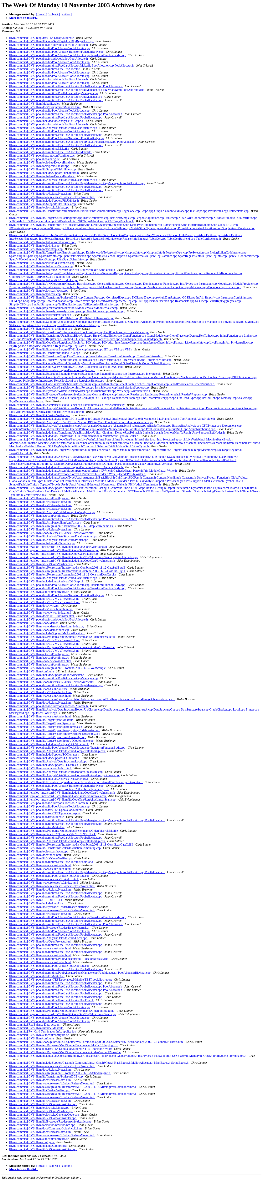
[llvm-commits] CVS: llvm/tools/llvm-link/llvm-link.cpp (43, 280)
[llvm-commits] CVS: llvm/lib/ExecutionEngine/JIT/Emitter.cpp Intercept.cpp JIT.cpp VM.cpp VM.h (71, 349)
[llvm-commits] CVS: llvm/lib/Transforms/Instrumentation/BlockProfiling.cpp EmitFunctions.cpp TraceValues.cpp (79, 332)
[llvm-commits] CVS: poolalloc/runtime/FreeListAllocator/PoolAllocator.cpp (56, 100)
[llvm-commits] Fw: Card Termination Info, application (43, 1031)
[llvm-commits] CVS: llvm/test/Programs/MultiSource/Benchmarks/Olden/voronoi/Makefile (65, 1052)
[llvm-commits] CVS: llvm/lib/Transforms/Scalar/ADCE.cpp (46, 1076)
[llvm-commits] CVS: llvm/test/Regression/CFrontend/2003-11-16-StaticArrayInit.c (60, 1073)
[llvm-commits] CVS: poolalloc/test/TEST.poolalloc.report (45, 813)
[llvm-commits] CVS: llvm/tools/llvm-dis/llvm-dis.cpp (42, 262)
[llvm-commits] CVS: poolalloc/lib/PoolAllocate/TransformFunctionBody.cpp (56, 51)
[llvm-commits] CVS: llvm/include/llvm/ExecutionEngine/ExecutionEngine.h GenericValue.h (66, 467)
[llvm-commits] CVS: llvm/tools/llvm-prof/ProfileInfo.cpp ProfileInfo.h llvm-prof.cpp (61, 318)
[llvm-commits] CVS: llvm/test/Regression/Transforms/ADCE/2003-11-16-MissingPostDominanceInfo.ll (73, 1086)
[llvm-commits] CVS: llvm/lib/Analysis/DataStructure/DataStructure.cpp (53, 127)
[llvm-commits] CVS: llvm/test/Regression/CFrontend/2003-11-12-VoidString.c (57, 668)
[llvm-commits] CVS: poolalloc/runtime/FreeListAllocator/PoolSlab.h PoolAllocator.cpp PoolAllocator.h (73, 141)
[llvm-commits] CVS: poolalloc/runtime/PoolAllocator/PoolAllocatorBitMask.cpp (59, 958)
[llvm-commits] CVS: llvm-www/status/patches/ (38, 688)
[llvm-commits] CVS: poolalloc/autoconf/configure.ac (42, 155)
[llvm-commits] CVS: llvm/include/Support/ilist (38, 1145)
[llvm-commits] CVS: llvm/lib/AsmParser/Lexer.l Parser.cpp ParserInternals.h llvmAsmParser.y (67, 404)
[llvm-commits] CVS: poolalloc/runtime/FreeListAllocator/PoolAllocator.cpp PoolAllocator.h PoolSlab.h (73, 519)
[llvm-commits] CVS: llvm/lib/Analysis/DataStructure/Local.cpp (48, 761)
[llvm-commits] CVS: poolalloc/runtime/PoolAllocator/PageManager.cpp (53, 93)
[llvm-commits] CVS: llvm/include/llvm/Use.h (37, 903)
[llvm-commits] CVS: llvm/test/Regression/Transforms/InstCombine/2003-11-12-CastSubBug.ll (67, 567)
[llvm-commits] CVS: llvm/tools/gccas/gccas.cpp (39, 290)
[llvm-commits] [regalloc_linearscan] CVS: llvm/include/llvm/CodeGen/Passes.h (58, 546)
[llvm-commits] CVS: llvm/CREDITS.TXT (36, 900)
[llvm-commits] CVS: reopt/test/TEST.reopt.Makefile (42, 37)
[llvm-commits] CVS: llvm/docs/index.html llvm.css (41, 609)
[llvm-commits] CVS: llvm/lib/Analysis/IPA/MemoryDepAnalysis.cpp (52, 512)
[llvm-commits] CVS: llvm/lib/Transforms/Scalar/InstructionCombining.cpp (55, 848)
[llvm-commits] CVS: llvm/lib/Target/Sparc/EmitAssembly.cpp (47, 737)
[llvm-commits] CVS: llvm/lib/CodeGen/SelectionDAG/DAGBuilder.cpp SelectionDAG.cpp (66, 366)
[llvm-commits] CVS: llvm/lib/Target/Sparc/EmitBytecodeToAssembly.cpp (55, 733)
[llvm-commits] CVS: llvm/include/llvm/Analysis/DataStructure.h (49, 744)
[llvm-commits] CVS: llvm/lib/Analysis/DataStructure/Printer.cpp (49, 539)
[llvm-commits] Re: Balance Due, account (35, 1024)
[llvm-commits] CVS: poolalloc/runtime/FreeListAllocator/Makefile (50, 152)
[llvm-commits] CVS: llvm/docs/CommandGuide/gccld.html (46, 1128)
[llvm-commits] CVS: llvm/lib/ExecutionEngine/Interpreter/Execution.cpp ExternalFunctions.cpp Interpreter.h (76, 782)
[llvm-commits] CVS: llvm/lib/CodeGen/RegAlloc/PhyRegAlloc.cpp (51, 41)
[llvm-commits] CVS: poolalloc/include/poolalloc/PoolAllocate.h (49, 44)
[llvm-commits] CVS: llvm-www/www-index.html (40, 612)
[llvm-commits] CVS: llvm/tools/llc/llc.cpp (35, 294)
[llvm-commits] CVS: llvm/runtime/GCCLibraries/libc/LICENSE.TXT (52, 834)
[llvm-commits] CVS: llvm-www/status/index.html (40, 695)
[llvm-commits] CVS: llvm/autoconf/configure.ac (39, 498)
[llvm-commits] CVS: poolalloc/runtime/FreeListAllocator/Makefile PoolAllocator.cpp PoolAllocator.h (71, 65)
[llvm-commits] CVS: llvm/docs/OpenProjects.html (40, 941)
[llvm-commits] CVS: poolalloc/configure (34, 159)
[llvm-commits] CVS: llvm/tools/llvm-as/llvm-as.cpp (41, 266)
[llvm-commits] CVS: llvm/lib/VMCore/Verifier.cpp (41, 564)
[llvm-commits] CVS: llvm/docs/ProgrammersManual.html (45, 107)
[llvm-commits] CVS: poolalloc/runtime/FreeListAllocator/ (45, 69)
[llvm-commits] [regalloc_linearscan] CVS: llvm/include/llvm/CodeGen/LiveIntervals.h (62, 560)
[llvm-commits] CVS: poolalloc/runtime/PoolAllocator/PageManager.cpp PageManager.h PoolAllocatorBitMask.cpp (80, 972)
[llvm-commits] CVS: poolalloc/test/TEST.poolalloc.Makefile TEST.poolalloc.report (60, 979)
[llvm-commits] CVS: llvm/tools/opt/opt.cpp (36, 249)
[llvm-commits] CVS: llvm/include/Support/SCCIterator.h (44, 754)
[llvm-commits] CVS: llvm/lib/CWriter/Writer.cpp (39, 415)
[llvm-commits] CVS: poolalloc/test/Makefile (36, 816)
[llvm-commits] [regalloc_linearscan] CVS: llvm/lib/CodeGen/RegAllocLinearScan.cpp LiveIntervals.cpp (73, 557)
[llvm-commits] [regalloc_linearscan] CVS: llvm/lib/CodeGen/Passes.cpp (54, 550)
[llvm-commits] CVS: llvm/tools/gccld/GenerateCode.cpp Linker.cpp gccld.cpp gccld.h (62, 269)
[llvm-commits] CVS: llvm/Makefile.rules (34, 103)
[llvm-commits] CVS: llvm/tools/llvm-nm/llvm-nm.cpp (42, 242)
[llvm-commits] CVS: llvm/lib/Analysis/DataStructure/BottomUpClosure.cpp (56, 771)
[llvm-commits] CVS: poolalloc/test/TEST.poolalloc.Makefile (47, 810)
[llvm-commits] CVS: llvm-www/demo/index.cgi (39, 629)
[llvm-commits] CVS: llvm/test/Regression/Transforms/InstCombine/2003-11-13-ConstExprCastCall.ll (71, 844)
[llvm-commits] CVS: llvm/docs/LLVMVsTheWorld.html (44, 598)
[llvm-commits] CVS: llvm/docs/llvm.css (34, 605)
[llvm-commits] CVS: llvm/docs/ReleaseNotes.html (40, 193)
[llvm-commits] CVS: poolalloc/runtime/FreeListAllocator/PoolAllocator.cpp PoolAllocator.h (66, 86)
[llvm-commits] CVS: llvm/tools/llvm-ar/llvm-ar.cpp (41, 328)
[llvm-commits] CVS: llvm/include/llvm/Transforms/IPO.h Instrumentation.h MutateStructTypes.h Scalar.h (74, 436)
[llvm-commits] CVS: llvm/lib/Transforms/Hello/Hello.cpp (45, 352)
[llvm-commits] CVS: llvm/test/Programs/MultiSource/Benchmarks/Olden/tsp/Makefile (62, 647)
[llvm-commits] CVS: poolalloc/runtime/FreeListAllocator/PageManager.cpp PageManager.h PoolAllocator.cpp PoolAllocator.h (87, 820)
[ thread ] (41, 14)
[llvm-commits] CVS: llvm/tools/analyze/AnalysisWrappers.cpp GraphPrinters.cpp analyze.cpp (67, 311)
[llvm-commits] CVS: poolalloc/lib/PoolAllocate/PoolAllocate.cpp (49, 48)
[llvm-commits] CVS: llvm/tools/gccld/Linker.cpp (39, 166)
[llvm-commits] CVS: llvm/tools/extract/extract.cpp (40, 314)
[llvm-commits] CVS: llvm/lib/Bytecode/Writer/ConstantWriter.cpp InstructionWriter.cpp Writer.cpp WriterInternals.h (80, 391)
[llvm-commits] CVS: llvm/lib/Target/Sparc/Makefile (41, 719)
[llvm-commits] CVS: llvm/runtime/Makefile (36, 1028)
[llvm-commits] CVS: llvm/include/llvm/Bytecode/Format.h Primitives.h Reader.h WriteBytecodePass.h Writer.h (77, 474)
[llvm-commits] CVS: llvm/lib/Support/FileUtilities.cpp (43, 169)
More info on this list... (23, 17)
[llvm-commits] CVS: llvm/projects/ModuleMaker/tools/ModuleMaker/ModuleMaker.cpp (63, 307)
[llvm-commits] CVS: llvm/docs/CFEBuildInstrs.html (42, 616)
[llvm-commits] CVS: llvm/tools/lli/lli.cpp (34, 245)
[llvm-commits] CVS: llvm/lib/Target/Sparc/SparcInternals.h (46, 726)
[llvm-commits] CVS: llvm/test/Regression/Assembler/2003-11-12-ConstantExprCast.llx (63, 574)
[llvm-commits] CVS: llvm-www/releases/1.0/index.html (44, 879)
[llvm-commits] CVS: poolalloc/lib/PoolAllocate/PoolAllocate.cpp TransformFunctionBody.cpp (67, 55)
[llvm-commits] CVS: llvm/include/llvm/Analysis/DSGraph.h (46, 121)
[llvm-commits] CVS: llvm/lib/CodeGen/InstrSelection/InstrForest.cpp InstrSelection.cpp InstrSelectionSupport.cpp (79, 387)
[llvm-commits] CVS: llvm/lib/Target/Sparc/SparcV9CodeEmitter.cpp (51, 740)
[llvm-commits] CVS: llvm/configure (32, 671)
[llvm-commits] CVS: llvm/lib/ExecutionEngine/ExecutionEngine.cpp (52, 370)
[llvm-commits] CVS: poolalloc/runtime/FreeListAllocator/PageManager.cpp (56, 96)
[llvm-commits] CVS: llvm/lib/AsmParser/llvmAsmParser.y (45, 522)
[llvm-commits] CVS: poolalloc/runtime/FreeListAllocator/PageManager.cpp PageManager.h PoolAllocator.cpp (77, 89)
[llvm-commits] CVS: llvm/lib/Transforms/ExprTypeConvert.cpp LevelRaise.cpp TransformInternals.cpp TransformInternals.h (86, 356)
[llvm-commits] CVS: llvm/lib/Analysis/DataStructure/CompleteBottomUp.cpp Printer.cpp (64, 775)
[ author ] (66, 14)
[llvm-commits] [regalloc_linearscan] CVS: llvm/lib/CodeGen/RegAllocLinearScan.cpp (62, 799)
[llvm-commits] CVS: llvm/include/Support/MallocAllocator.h (47, 633)
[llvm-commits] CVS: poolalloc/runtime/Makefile (39, 148)
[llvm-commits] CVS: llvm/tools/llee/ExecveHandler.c (42, 162)
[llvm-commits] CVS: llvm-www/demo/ (34, 623)
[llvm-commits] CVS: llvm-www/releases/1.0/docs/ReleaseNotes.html (52, 197)
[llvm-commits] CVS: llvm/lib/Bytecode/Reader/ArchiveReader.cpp (50, 1121)
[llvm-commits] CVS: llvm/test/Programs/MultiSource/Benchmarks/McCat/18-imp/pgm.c (63, 1045)
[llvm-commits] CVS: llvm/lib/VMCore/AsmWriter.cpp (43, 1104)
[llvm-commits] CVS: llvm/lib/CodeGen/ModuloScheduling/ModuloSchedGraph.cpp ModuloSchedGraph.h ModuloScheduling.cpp (90, 363)
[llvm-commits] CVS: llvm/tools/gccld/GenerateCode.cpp (44, 1114)
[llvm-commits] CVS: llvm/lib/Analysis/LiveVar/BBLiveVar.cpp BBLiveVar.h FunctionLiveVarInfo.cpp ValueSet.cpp (81, 422)
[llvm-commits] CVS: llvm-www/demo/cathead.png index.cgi (47, 626)
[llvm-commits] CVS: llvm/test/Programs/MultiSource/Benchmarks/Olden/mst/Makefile (62, 636)
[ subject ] (54, 14)
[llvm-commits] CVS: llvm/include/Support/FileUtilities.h (44, 172)
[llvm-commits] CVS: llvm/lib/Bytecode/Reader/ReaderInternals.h (49, 906)
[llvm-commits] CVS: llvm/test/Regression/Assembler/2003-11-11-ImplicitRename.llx (61, 526)
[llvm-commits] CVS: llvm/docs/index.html (35, 855)
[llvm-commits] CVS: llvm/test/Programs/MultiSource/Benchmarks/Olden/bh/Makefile (62, 1010)
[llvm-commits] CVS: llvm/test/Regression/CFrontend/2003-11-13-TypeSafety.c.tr (59, 789)
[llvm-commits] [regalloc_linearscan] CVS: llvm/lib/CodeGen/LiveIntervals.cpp (58, 796)
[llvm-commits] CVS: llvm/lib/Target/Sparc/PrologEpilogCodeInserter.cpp (54, 730)
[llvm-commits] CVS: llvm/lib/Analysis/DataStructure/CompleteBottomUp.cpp (57, 751)
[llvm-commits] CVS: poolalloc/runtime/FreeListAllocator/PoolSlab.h (51, 861)
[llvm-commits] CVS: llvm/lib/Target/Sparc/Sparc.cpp (42, 723)
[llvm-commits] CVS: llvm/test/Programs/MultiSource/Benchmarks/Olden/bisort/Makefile (64, 830)
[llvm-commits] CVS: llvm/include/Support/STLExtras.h (44, 764)
